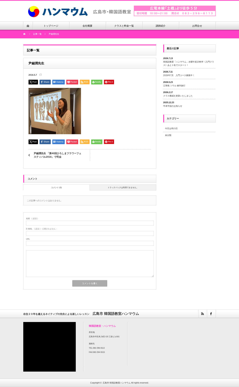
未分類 (168, 135)
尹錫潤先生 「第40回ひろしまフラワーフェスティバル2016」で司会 (57, 155)
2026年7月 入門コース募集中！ (179, 75)
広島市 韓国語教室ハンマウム (117, 383)
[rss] (203, 314)
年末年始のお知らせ (172, 106)
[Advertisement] (192, 168)
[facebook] (211, 314)
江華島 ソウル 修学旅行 (174, 85)
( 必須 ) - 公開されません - (41, 229)
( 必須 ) (32, 218)
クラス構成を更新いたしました (178, 96)
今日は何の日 (171, 128)
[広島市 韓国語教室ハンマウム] (79, 6)
